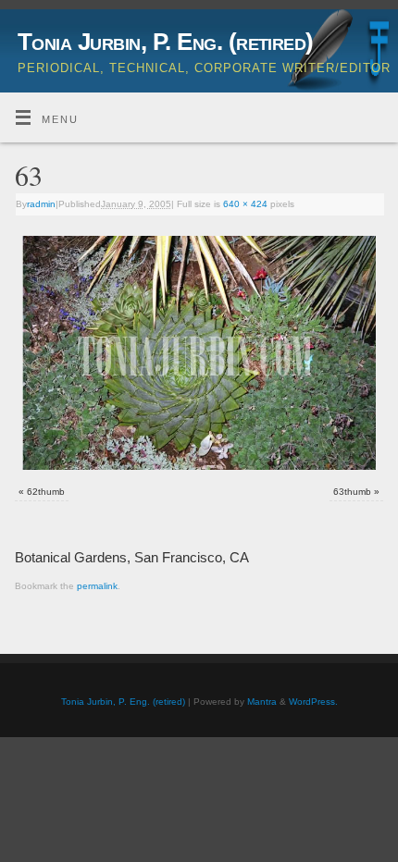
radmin (41, 204)
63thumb (352, 491)
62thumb (46, 491)
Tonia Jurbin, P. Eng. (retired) (166, 41)
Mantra (262, 701)
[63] (199, 353)
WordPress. (313, 701)
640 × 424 (245, 204)
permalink (97, 586)
